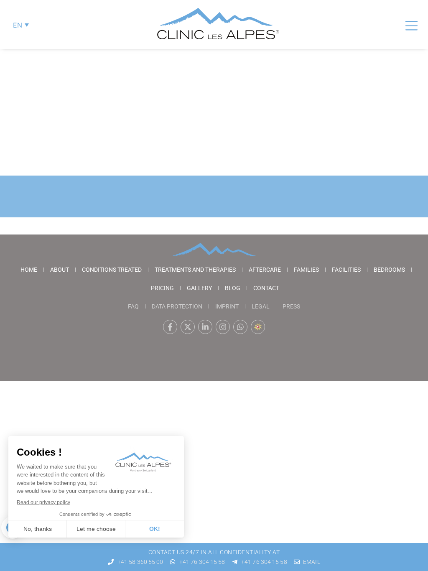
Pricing (162, 288)
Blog (232, 288)
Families (306, 269)
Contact (266, 288)
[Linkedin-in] (205, 327)
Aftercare (265, 269)
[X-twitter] (188, 327)
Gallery (199, 288)
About (59, 269)
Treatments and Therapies (195, 269)
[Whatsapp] (240, 327)
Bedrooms (389, 269)
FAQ (133, 306)
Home (28, 269)
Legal (261, 306)
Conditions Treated (112, 269)
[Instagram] (223, 327)
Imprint (227, 306)
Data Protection (177, 306)
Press (291, 306)
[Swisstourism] (258, 327)
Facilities (346, 269)
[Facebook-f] (170, 327)
